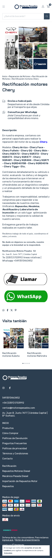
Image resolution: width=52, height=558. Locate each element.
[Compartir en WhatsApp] (3, 310)
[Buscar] (47, 16)
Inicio (4, 76)
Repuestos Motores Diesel (16, 471)
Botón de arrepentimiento (27, 540)
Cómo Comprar (10, 433)
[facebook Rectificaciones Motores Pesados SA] (10, 388)
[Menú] (3, 6)
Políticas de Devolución (15, 438)
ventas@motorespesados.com (18, 407)
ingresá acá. (7, 540)
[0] (48, 6)
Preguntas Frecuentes (14, 443)
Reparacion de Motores (19, 76)
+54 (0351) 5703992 (13, 402)
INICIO (5, 423)
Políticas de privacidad (14, 448)
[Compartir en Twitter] (11, 310)
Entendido (8, 553)
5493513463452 (11, 397)
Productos (8, 428)
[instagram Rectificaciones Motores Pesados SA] (3, 388)
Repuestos (8, 486)
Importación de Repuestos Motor (19, 481)
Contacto (7, 458)
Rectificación (9, 466)
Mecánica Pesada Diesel (15, 476)
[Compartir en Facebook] (7, 310)
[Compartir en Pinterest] (15, 310)
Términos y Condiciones (15, 453)
